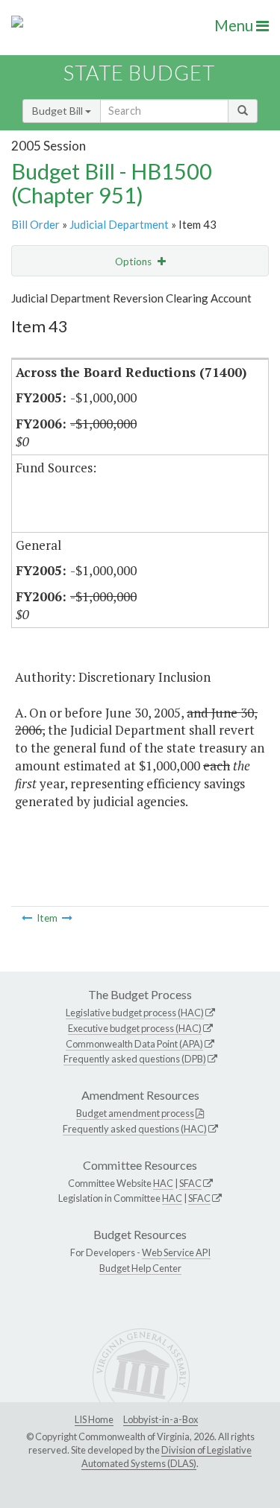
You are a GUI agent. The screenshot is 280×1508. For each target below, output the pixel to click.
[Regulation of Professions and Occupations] (27, 918)
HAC (163, 1183)
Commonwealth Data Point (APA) (134, 1044)
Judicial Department (119, 224)
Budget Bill (58, 110)
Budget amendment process (135, 1113)
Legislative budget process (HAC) (135, 1012)
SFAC (190, 1183)
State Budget (139, 72)
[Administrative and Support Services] (67, 918)
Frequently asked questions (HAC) (135, 1129)
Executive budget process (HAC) (135, 1028)
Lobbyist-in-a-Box (160, 1419)
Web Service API (176, 1252)
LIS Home (94, 1419)
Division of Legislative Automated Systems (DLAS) (166, 1456)
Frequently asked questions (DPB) (134, 1059)
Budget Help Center (140, 1268)
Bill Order (35, 224)
